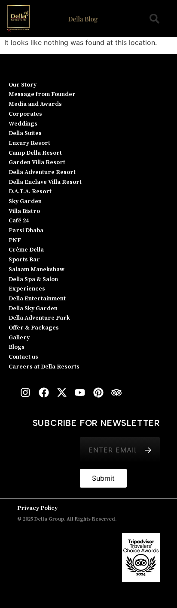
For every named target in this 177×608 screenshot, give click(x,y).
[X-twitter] (62, 392)
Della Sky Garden (33, 308)
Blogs (16, 347)
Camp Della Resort (35, 153)
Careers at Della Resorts (44, 367)
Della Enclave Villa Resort (45, 182)
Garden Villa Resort (37, 162)
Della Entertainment (37, 299)
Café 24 (19, 221)
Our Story (23, 85)
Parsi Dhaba (26, 230)
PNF (15, 240)
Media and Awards (35, 104)
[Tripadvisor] (116, 392)
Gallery (19, 337)
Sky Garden (25, 201)
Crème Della (26, 250)
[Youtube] (80, 392)
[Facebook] (43, 392)
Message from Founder (42, 94)
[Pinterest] (98, 392)
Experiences (27, 289)
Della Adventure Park (39, 318)
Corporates (25, 114)
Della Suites (25, 133)
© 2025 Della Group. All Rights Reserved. (66, 519)
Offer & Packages (34, 328)
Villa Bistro (24, 211)
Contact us (23, 357)
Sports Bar (24, 260)
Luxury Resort (29, 143)
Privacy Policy (37, 508)
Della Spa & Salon (33, 279)
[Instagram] (25, 392)
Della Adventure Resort (42, 172)
